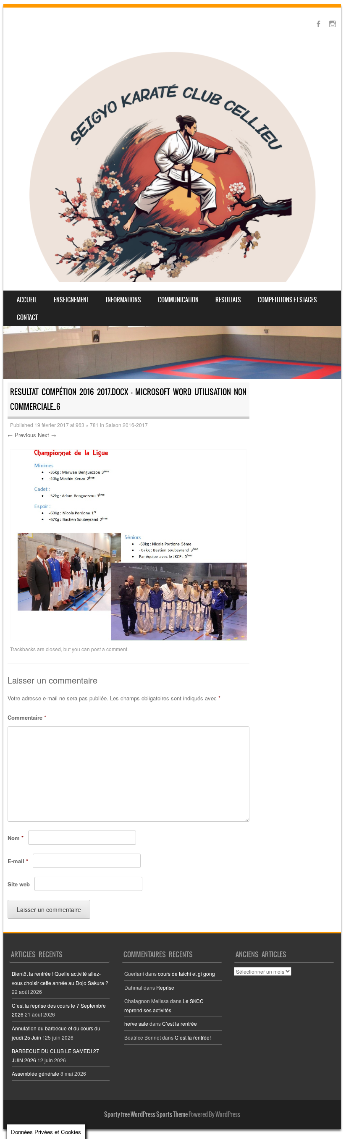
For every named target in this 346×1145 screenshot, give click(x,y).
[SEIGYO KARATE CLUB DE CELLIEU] (172, 164)
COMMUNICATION (178, 299)
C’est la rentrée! (193, 1037)
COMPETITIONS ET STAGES (287, 299)
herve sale (136, 1023)
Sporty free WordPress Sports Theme (146, 1114)
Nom (16, 838)
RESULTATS (228, 299)
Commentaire (27, 717)
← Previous (22, 435)
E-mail (18, 861)
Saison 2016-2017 (126, 424)
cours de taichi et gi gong (186, 973)
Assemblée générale (35, 1073)
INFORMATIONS (123, 299)
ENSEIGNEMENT (71, 299)
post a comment (109, 648)
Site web (19, 884)
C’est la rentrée (179, 1023)
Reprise (165, 987)
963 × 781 (87, 424)
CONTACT (27, 317)
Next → (47, 435)
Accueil (27, 299)
